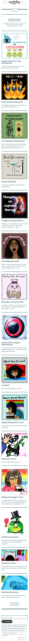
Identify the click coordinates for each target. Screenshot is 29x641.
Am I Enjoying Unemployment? (13, 141)
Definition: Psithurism (10, 592)
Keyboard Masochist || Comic (12, 422)
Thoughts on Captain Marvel (12, 221)
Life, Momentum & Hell (10, 261)
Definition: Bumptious (10, 537)
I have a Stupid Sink (8, 182)
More (17, 227)
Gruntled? (5, 385)
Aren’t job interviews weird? (12, 102)
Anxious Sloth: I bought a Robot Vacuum (10, 344)
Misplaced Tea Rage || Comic (12, 497)
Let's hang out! (7, 621)
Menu (14, 10)
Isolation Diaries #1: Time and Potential (11, 62)
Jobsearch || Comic (8, 563)
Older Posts (14, 604)
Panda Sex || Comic (8, 459)
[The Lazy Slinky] (14, 2)
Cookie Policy (4, 635)
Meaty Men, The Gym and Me (12, 302)
